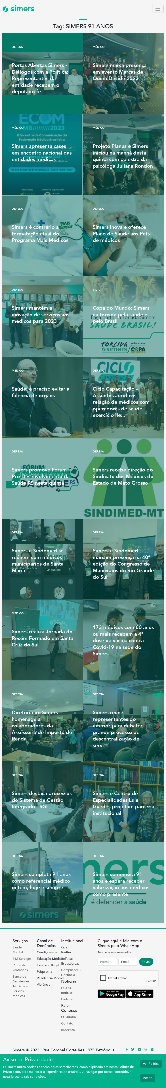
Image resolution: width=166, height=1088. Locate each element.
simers (21, 8)
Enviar (146, 962)
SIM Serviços (22, 959)
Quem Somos (66, 950)
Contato (67, 1023)
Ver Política (151, 1064)
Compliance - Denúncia (71, 972)
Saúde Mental (18, 950)
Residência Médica (50, 978)
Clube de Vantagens (20, 967)
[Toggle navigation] (158, 9)
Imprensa (68, 1030)
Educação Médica (50, 959)
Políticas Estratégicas (70, 961)
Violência (43, 984)
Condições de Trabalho (54, 952)
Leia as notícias (66, 990)
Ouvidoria (68, 1017)
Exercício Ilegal (48, 965)
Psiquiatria (44, 971)
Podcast (67, 999)
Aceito (148, 1078)
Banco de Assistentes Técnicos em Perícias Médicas (22, 986)
